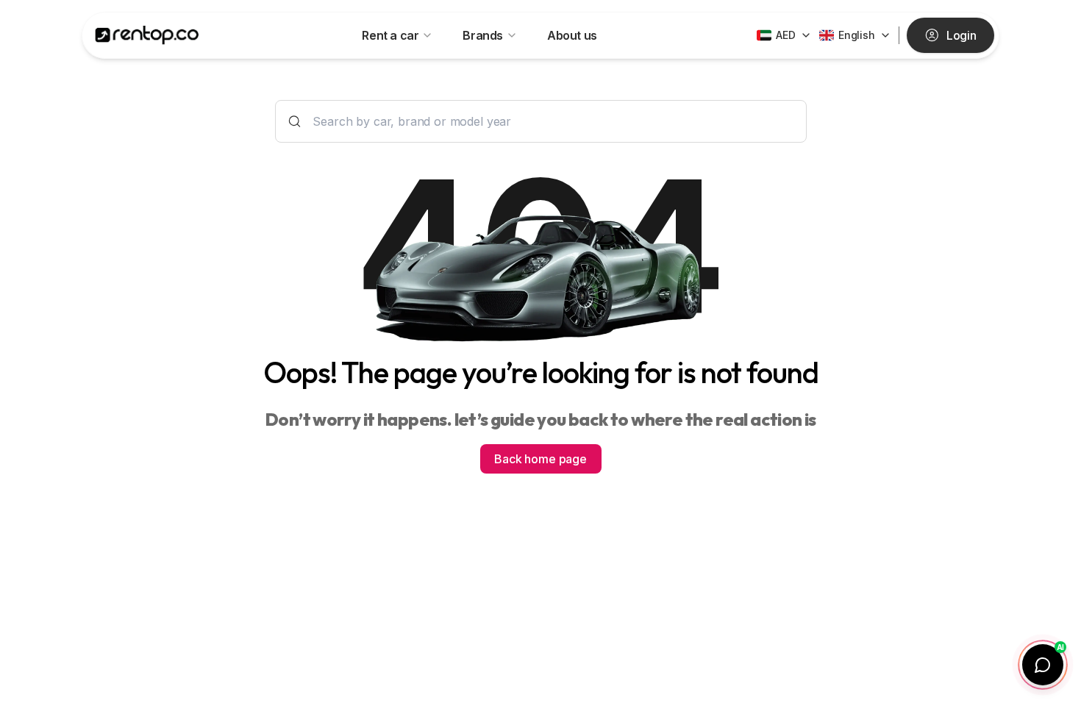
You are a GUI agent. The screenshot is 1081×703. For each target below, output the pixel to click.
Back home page (540, 459)
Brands (483, 35)
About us (572, 35)
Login (961, 35)
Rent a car (390, 35)
